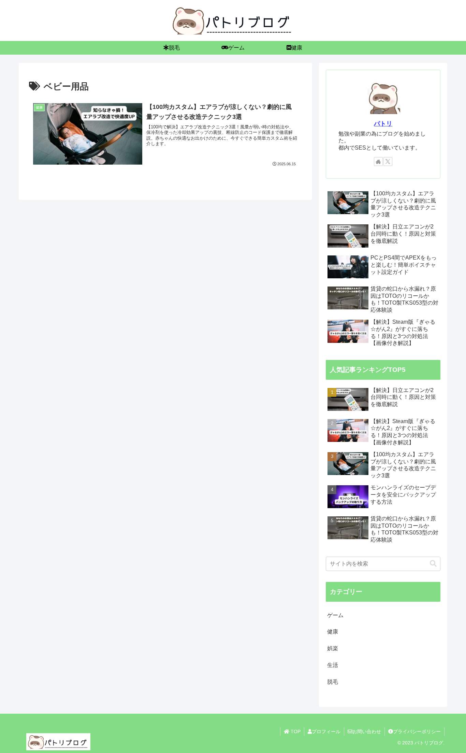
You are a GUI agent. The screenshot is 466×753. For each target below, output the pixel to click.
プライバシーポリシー (417, 731)
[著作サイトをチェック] (378, 161)
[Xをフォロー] (387, 161)
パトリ (383, 123)
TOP (295, 731)
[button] (433, 564)
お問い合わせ (366, 731)
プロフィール (326, 731)
